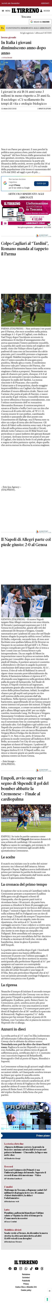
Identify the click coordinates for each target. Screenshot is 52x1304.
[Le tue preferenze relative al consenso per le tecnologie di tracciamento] (47, 1299)
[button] (26, 1115)
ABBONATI (45, 3)
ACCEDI (47, 11)
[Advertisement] (21, 130)
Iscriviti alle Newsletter (11, 3)
